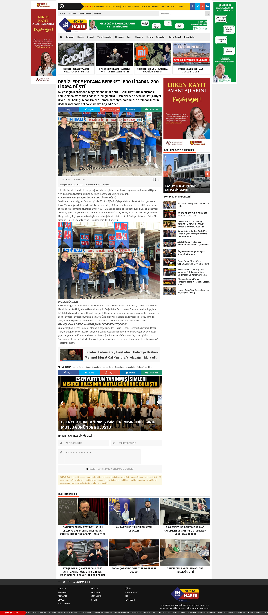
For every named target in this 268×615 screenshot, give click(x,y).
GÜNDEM (95, 592)
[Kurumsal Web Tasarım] (83, 582)
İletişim (97, 13)
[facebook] (192, 6)
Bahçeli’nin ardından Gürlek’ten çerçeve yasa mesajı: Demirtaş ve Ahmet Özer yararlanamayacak (165, 612)
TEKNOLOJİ (130, 599)
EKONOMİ (62, 592)
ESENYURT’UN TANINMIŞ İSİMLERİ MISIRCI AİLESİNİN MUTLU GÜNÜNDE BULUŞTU (88, 612)
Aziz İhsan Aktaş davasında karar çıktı (113, 6)
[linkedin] (207, 6)
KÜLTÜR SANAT (131, 592)
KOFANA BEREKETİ (145, 366)
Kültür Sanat (174, 36)
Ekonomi (119, 36)
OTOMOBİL (96, 596)
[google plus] (202, 6)
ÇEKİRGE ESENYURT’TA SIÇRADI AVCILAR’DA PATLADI (34, 612)
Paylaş (69, 109)
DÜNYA (94, 588)
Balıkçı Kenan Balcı (93, 366)
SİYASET (61, 599)
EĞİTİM (128, 588)
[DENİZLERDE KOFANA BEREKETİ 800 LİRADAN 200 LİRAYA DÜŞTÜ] (110, 175)
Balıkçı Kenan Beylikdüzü (113, 366)
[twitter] (197, 6)
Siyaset (90, 36)
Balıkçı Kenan (78, 366)
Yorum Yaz (153, 109)
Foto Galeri (189, 36)
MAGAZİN (62, 596)
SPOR (94, 599)
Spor (129, 36)
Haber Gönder (85, 13)
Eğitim (149, 36)
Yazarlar (72, 13)
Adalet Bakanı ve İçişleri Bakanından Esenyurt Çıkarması (237, 612)
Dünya (80, 36)
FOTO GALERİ (64, 603)
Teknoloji (160, 36)
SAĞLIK (128, 596)
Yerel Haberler (104, 36)
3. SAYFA (62, 588)
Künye (62, 13)
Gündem (70, 36)
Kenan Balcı (130, 366)
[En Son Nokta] (72, 25)
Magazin (139, 36)
